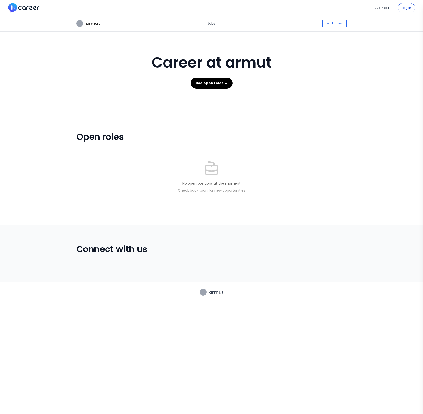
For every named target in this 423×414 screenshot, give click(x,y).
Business (382, 7)
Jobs (211, 23)
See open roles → (212, 83)
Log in (406, 7)
